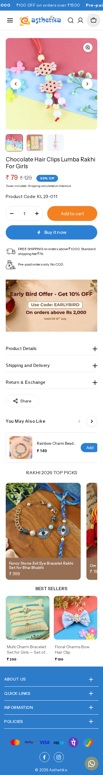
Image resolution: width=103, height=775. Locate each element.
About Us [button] (15, 679)
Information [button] (18, 707)
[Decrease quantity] (11, 213)
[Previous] (79, 421)
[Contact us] (91, 763)
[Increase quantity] (37, 213)
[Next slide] (87, 83)
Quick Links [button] (17, 693)
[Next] (91, 421)
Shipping (34, 186)
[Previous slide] (15, 83)
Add (90, 447)
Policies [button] (13, 721)
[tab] (14, 142)
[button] (93, 20)
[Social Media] (44, 757)
